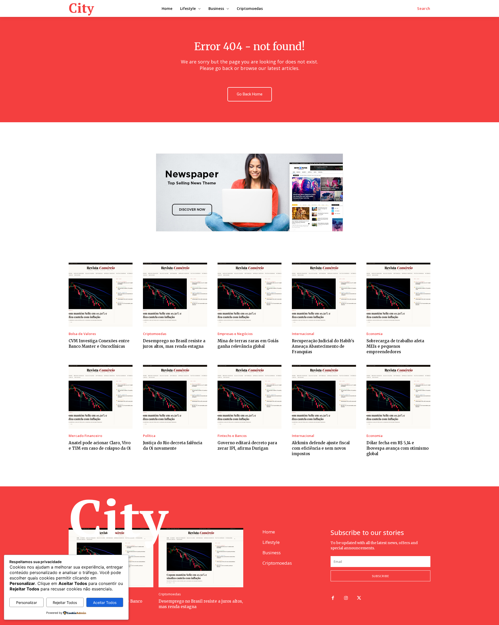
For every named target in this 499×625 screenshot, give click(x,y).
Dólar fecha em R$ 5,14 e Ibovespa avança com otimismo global (397, 448)
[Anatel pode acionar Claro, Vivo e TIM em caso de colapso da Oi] (101, 397)
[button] (423, 8)
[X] (359, 598)
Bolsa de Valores (82, 334)
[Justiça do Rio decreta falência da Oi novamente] (175, 397)
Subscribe (380, 576)
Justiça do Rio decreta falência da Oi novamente (172, 445)
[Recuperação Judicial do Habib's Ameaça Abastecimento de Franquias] (324, 295)
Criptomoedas (154, 334)
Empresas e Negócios (235, 334)
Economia (374, 334)
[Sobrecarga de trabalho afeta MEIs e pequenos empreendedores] (398, 295)
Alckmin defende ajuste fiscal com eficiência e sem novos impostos (321, 448)
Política (149, 435)
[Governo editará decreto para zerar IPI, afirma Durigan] (249, 397)
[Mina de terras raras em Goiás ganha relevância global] (249, 295)
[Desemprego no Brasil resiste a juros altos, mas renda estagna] (175, 295)
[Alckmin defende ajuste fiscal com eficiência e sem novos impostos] (324, 397)
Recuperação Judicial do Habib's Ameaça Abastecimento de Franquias (323, 346)
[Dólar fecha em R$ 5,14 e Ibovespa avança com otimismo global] (398, 397)
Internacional (303, 334)
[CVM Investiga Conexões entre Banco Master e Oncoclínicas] (101, 295)
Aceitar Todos (104, 602)
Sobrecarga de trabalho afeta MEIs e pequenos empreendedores (395, 346)
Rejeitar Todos (65, 602)
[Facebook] (332, 598)
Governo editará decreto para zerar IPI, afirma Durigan (247, 445)
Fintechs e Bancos (232, 435)
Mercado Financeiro (85, 435)
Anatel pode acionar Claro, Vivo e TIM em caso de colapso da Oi (100, 445)
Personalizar (26, 602)
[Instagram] (346, 598)
